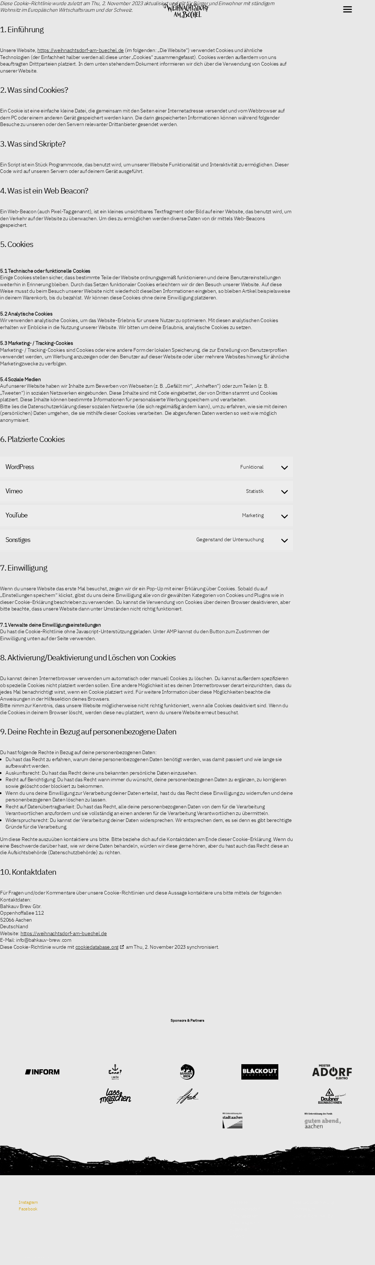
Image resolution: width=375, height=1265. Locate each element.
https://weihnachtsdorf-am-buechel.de (80, 50)
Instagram (28, 1202)
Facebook (28, 1208)
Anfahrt (237, 1236)
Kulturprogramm (245, 1222)
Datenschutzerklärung (313, 1202)
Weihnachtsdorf (245, 1208)
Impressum (304, 1208)
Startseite (239, 1202)
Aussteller (239, 1229)
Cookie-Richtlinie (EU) (314, 1215)
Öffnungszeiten (244, 1215)
